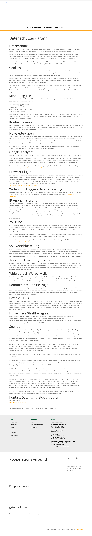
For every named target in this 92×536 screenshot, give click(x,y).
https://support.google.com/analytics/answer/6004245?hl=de (26, 168)
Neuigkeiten (14, 422)
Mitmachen (14, 424)
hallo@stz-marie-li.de (57, 422)
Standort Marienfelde (34, 28)
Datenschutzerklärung (37, 424)
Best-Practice (14, 435)
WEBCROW (80, 529)
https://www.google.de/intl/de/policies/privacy (22, 242)
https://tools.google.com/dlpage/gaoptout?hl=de (23, 185)
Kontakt (33, 422)
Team (12, 427)
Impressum (34, 427)
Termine (13, 430)
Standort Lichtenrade (54, 28)
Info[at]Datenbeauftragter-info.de (18, 403)
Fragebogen (14, 438)
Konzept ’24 (14, 432)
